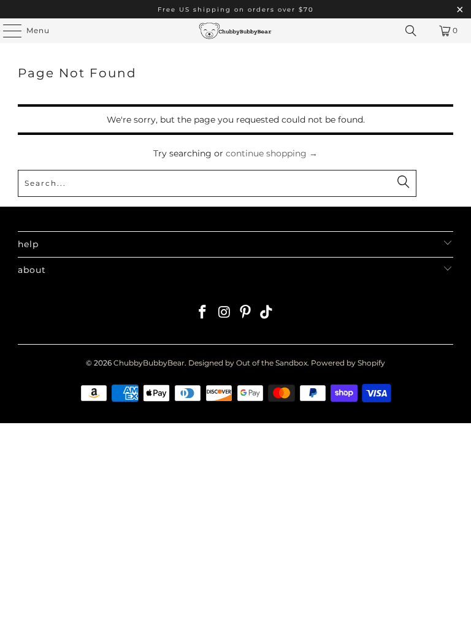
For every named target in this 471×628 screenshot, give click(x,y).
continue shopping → (272, 153)
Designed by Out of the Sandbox (247, 362)
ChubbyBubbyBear (149, 362)
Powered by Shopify (348, 362)
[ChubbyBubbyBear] (235, 30)
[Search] (411, 30)
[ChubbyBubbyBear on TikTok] (267, 313)
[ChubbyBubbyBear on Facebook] (203, 313)
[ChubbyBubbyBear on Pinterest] (246, 313)
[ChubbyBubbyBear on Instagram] (224, 313)
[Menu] (6, 30)
